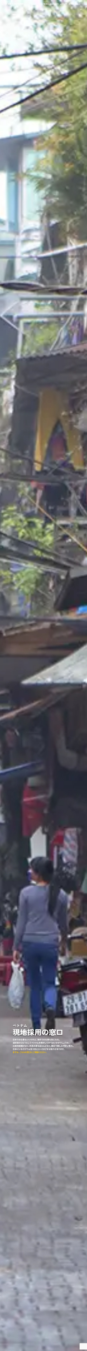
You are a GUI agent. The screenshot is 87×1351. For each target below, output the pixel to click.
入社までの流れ (54, 4)
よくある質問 (63, 4)
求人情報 (71, 4)
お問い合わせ (79, 4)
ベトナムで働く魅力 (43, 4)
